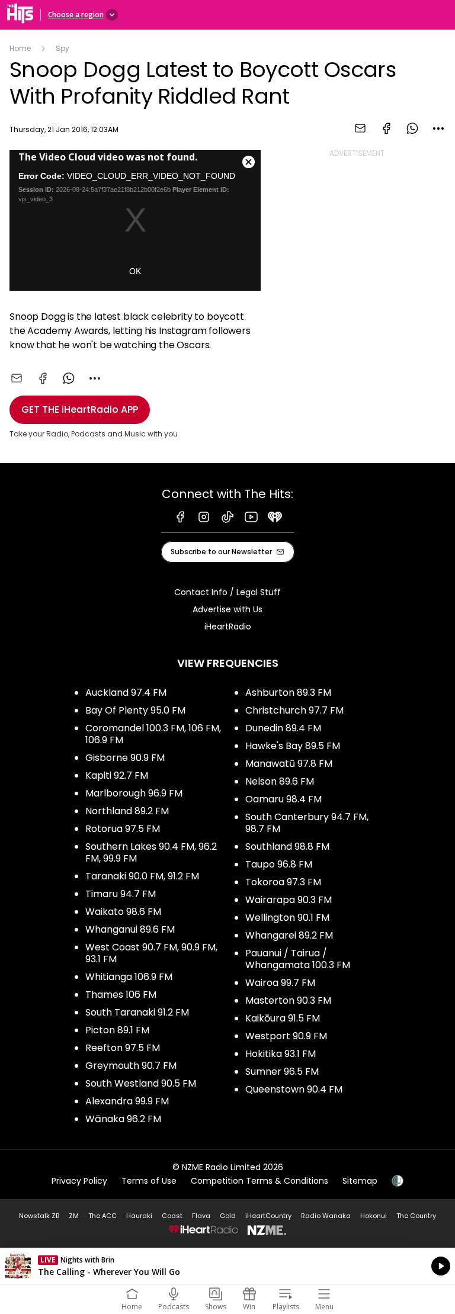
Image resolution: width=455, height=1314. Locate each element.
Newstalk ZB (39, 1215)
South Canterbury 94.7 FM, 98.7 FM (307, 823)
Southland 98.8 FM (287, 846)
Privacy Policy (79, 1181)
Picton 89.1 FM (117, 1030)
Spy (62, 48)
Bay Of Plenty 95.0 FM (135, 710)
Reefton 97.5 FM (122, 1048)
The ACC (102, 1215)
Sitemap (359, 1181)
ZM (74, 1215)
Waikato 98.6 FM (123, 911)
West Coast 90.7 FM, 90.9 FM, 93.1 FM (151, 953)
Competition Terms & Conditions (259, 1181)
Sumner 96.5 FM (282, 1071)
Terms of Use (149, 1181)
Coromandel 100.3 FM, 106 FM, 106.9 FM (153, 734)
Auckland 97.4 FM (125, 692)
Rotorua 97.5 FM (122, 829)
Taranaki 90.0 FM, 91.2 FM (142, 876)
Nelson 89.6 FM (279, 781)
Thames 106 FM (120, 994)
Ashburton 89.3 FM (288, 692)
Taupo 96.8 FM (278, 864)
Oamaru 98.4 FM (283, 799)
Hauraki (139, 1215)
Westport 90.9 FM (286, 1036)
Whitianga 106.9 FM (128, 977)
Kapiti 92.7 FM (116, 775)
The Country (416, 1215)
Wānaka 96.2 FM (123, 1119)
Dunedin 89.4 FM (283, 728)
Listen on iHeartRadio (227, 1266)
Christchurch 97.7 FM (294, 710)
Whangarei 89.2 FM (289, 935)
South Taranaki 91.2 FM (137, 1012)
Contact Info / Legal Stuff (227, 592)
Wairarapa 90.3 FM (288, 900)
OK (135, 271)
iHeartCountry (268, 1215)
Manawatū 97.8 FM (288, 763)
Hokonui (373, 1215)
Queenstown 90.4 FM (293, 1089)
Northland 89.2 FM (127, 811)
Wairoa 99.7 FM (280, 982)
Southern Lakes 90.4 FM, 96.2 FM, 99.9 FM (151, 852)
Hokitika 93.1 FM (280, 1054)
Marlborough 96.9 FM (133, 793)
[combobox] (438, 128)
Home (20, 48)
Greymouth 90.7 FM (131, 1065)
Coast (172, 1215)
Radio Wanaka (326, 1215)
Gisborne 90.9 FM (125, 757)
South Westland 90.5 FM (140, 1083)
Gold (228, 1215)
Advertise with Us (227, 609)
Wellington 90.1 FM (287, 917)
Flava (201, 1215)
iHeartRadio (227, 626)
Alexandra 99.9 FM (127, 1101)
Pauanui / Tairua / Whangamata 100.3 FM (297, 959)
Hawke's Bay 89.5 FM (292, 746)
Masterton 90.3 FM (288, 1000)
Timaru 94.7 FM (120, 894)
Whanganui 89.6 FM (130, 929)
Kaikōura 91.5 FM (282, 1018)
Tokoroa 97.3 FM (283, 882)
